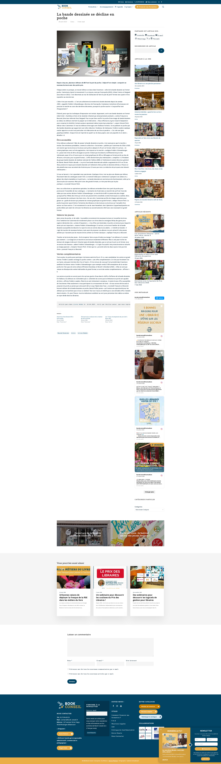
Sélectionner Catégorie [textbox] (142, 509)
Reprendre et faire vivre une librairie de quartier (146, 255)
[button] (65, 734)
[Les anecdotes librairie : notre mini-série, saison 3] (149, 223)
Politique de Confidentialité (123, 730)
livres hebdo (83, 333)
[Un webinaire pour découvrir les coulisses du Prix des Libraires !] (110, 591)
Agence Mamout (113, 761)
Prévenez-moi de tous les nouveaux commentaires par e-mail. (94, 669)
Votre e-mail (91, 710)
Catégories (138, 507)
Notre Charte (117, 733)
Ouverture (137, 204)
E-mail (100, 660)
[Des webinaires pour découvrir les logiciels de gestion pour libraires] (147, 591)
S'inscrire (206, 749)
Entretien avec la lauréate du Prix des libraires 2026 (148, 282)
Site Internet (131, 660)
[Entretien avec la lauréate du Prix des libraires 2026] (149, 270)
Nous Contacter (118, 736)
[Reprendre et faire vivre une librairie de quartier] (149, 246)
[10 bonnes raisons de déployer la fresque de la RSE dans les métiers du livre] (73, 591)
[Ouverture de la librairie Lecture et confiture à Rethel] (84, 533)
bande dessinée (63, 333)
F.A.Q (114, 721)
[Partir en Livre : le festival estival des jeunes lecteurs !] (137, 533)
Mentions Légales (119, 724)
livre (73, 333)
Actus (72, 21)
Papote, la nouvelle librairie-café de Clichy (148, 200)
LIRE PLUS (165, 760)
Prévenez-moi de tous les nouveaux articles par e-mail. (91, 674)
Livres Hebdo (78, 304)
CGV (113, 727)
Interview (137, 88)
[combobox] (149, 509)
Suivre (161, 298)
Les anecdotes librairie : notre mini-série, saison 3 (147, 234)
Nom (69, 660)
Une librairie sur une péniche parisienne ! (148, 83)
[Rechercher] (161, 50)
